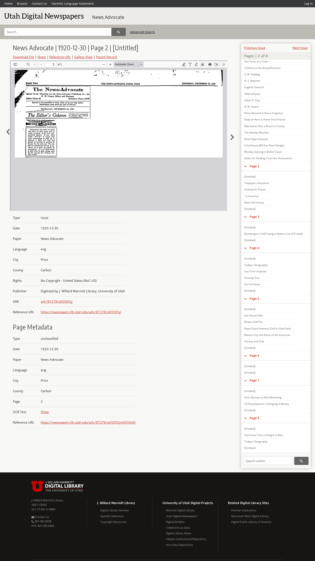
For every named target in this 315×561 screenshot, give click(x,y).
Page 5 (254, 299)
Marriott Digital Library (180, 510)
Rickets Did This (253, 322)
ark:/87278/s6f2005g (56, 301)
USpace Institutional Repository (186, 539)
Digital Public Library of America (251, 522)
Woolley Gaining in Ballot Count (263, 152)
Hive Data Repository (179, 545)
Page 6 (254, 355)
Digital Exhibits (175, 522)
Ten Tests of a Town (256, 61)
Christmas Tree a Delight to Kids (263, 435)
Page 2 (254, 166)
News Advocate (108, 17)
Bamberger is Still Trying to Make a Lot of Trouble (273, 234)
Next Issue (300, 48)
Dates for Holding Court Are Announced (268, 158)
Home (8, 3)
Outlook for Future (255, 189)
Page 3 (254, 217)
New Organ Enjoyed (256, 139)
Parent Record (106, 57)
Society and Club (254, 341)
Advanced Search (142, 32)
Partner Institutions (243, 510)
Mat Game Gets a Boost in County (264, 126)
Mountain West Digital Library (250, 516)
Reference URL (60, 57)
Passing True (252, 278)
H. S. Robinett (252, 81)
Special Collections (112, 516)
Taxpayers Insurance (256, 183)
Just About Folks (253, 315)
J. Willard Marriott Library (47, 500)
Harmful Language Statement (72, 3)
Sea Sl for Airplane (255, 271)
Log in (308, 3)
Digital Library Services (114, 510)
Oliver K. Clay (252, 100)
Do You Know (252, 284)
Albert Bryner (252, 94)
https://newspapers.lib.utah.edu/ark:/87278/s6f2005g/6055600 (88, 422)
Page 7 (254, 380)
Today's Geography (255, 265)
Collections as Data (178, 528)
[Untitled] (249, 176)
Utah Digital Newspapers (181, 516)
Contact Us (39, 3)
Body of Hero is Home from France (265, 119)
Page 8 (254, 418)
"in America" (251, 196)
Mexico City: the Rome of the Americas (267, 335)
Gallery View (83, 57)
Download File (23, 57)
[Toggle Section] (245, 166)
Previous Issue (254, 48)
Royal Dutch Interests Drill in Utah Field (267, 328)
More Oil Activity (254, 202)
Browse (22, 3)
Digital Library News (178, 533)
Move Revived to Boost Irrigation (263, 113)
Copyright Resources (113, 522)
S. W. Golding (252, 74)
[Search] (118, 32)
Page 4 (254, 248)
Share (42, 57)
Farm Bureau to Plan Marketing (263, 397)
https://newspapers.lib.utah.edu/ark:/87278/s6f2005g (81, 312)
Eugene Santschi (254, 87)
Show (45, 412)
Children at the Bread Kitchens (262, 68)
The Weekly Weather (256, 132)
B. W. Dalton (251, 106)
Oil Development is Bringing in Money (266, 404)
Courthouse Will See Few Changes (264, 145)
